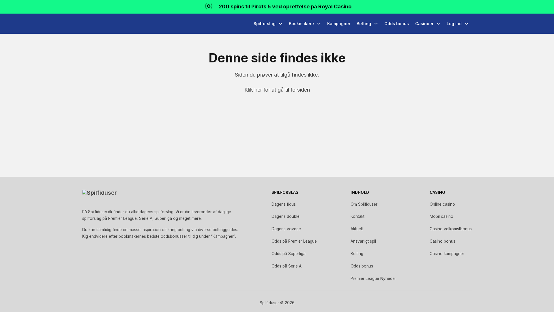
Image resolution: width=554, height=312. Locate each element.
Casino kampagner (447, 253)
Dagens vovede (286, 228)
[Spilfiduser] (104, 24)
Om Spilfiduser (364, 204)
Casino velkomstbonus (451, 228)
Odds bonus (396, 23)
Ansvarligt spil (363, 241)
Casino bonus (442, 241)
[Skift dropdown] (280, 24)
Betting (364, 23)
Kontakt (357, 216)
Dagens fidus (284, 204)
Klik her (253, 90)
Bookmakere (301, 23)
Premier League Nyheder (373, 278)
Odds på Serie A (287, 266)
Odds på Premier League (294, 241)
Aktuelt (357, 228)
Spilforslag (265, 23)
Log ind (454, 23)
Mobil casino (441, 216)
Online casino (442, 204)
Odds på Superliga (289, 253)
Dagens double (286, 216)
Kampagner (338, 23)
